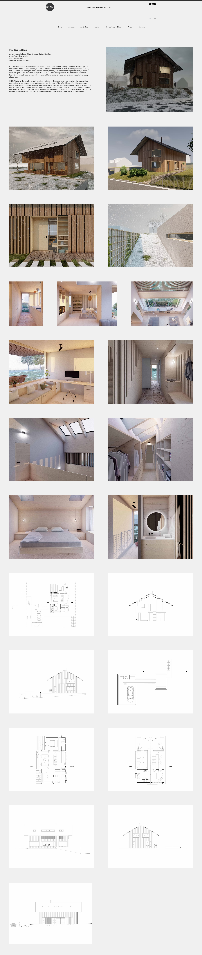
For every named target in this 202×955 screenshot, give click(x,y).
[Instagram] (153, 4)
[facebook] (155, 4)
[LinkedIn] (150, 4)
